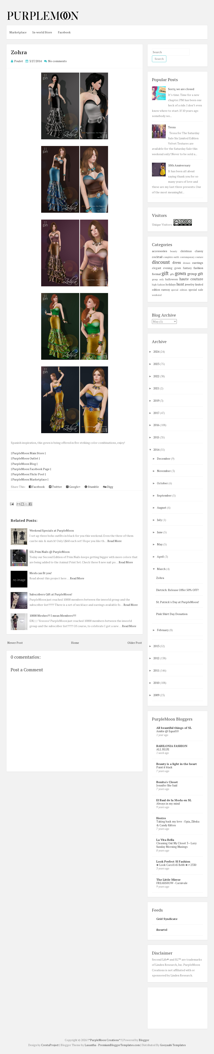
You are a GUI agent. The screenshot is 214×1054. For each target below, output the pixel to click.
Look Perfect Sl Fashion (173, 861)
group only (158, 279)
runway (165, 290)
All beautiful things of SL (174, 728)
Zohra (19, 52)
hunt (180, 284)
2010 (156, 683)
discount (161, 262)
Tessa (172, 127)
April (160, 556)
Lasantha (90, 1045)
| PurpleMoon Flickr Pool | (28, 474)
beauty (173, 251)
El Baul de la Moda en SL (173, 800)
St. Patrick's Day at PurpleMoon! (177, 602)
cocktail (157, 257)
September (164, 495)
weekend (157, 295)
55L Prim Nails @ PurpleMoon (49, 552)
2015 (156, 437)
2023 (156, 364)
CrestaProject (50, 1045)
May (160, 544)
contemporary (187, 257)
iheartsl (161, 930)
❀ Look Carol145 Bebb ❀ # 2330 (176, 865)
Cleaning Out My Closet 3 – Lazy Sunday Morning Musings (176, 845)
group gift (195, 274)
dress (176, 262)
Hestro (161, 818)
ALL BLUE (162, 749)
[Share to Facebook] (30, 504)
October (162, 483)
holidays (171, 284)
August (162, 507)
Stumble (93, 487)
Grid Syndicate (166, 919)
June (160, 532)
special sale (196, 290)
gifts (172, 274)
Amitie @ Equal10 (167, 731)
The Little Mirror (168, 880)
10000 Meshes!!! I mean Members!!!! (52, 616)
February (163, 630)
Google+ (74, 487)
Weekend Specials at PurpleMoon (51, 530)
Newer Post (15, 643)
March (161, 569)
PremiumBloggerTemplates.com (119, 1045)
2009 (156, 695)
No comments (57, 61)
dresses (186, 262)
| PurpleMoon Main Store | (28, 453)
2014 (156, 450)
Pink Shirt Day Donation (171, 614)
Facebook (64, 32)
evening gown (172, 268)
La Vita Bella (165, 840)
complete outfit (171, 257)
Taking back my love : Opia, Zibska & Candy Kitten (177, 823)
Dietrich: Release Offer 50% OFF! (177, 590)
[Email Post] (11, 504)
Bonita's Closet (167, 782)
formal (156, 274)
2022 (156, 376)
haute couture (191, 279)
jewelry (189, 284)
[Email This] (18, 504)
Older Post (134, 643)
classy (199, 251)
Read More (114, 541)
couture (199, 257)
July (160, 520)
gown (180, 273)
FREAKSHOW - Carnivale (171, 883)
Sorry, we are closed (181, 89)
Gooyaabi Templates (173, 1045)
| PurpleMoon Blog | (24, 464)
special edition (179, 289)
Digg (109, 487)
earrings (197, 263)
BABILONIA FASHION (171, 746)
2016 (156, 425)
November (164, 471)
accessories (159, 251)
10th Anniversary (179, 165)
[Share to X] (26, 504)
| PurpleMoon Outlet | (25, 458)
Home (75, 643)
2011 (156, 670)
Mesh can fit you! (40, 573)
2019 (156, 400)
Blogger (144, 1040)
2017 (156, 413)
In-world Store (42, 32)
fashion (198, 268)
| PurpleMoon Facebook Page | (31, 469)
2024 (156, 351)
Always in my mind (168, 803)
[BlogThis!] (22, 504)
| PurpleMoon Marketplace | (29, 479)
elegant (156, 268)
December (164, 458)
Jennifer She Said (166, 785)
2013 (156, 646)
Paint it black (164, 767)
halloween (171, 279)
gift (165, 273)
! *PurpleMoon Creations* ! (104, 1040)
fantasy (187, 268)
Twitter (56, 487)
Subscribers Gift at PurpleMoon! (50, 594)
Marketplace (18, 32)
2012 (156, 658)
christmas (186, 251)
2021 (156, 388)
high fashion (158, 284)
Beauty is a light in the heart (176, 764)
